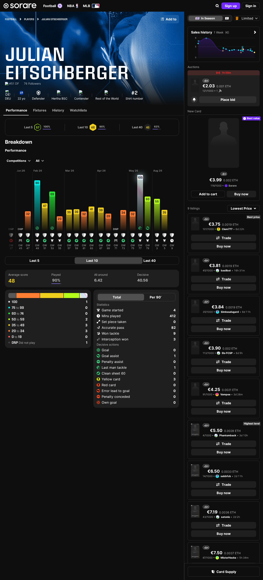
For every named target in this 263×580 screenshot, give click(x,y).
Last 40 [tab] (149, 260)
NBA (70, 6)
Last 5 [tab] (34, 260)
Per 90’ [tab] (156, 297)
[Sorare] (20, 6)
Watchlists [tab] (78, 110)
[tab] (227, 18)
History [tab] (58, 110)
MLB (86, 6)
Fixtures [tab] (39, 110)
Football (49, 6)
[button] (217, 6)
